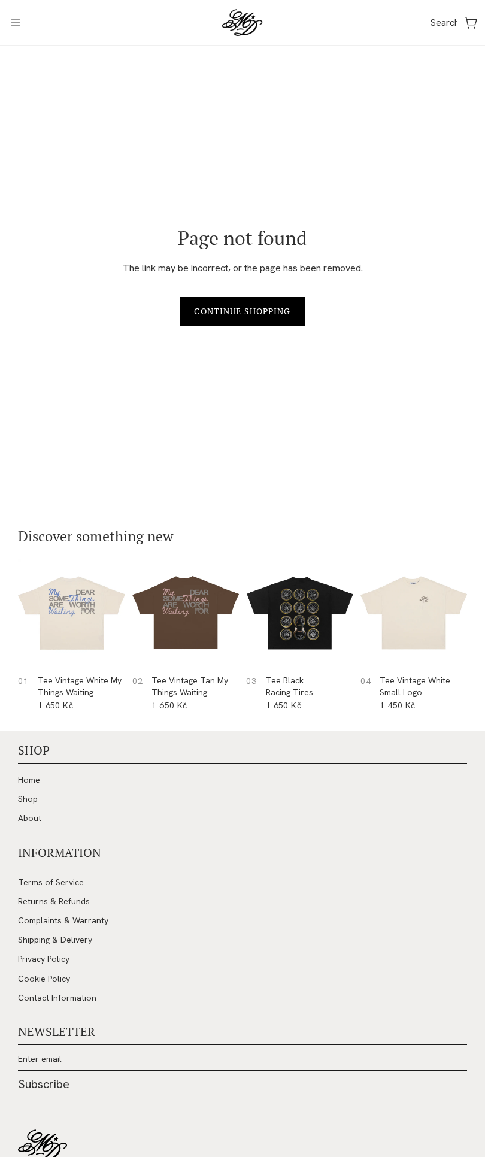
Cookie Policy (44, 978)
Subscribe (43, 1084)
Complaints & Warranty (63, 920)
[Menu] (15, 22)
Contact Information (57, 997)
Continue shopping (242, 311)
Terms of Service (51, 882)
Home (29, 779)
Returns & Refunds (54, 901)
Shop (28, 798)
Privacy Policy (43, 958)
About (29, 818)
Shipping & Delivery (55, 939)
